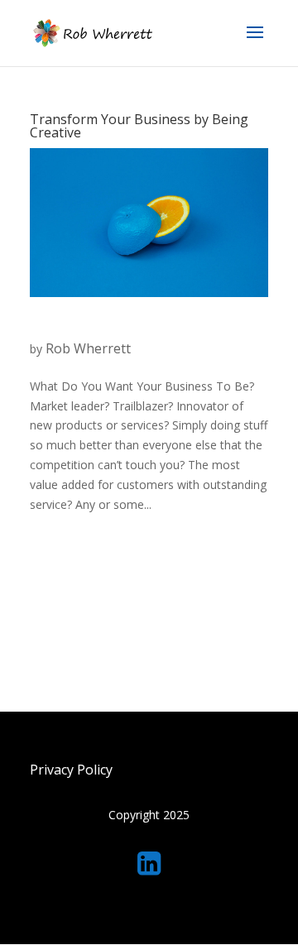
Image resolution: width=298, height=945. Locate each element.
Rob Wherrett (88, 348)
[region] (149, 814)
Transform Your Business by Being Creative (139, 126)
